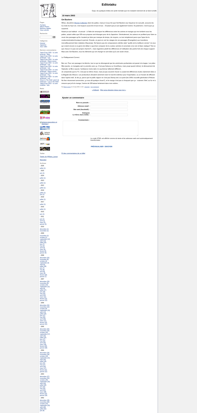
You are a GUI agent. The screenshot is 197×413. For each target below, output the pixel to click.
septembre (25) (45, 382)
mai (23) (42, 388)
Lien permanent (95, 86)
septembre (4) (44, 263)
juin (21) (42, 363)
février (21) (43, 370)
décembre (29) (44, 400)
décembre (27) (44, 376)
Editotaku (109, 4)
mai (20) (42, 317)
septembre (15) (45, 310)
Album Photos (44, 27)
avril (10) (43, 295)
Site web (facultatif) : (81, 109)
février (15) (43, 322)
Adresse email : (84, 106)
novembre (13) (44, 307)
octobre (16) (44, 332)
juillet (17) (43, 290)
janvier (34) (43, 348)
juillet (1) (42, 168)
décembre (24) (44, 353)
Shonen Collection (80, 23)
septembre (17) (45, 334)
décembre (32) (44, 258)
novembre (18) (44, 354)
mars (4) (42, 249)
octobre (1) (43, 237)
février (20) (43, 346)
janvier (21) (43, 324)
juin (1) (42, 173)
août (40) (43, 407)
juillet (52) (43, 409)
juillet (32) (43, 242)
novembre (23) (44, 378)
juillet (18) (43, 361)
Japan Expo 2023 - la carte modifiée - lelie (49, 84)
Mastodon (43, 160)
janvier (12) (43, 300)
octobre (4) (43, 261)
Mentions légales (45, 28)
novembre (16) (44, 331)
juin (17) (42, 315)
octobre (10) (44, 285)
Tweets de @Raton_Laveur (49, 157)
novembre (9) (44, 283)
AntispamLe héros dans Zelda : (81, 114)
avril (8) (42, 271)
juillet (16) (43, 314)
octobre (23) (44, 404)
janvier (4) (43, 253)
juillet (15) (43, 337)
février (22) (43, 393)
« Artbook (95, 90)
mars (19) (43, 344)
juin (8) (42, 410)
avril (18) (43, 319)
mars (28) (43, 392)
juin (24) (42, 292)
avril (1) (42, 221)
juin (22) (42, 387)
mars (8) (42, 273)
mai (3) (42, 246)
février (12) (43, 298)
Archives (43, 163)
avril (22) (43, 390)
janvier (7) (43, 276)
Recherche (43, 33)
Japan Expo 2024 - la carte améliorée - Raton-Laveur (49, 60)
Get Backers (66, 20)
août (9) (42, 288)
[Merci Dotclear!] (45, 145)
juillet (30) (43, 385)
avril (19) (43, 343)
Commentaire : (84, 120)
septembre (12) (45, 239)
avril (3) (42, 248)
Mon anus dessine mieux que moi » (113, 90)
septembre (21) (45, 358)
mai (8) (42, 270)
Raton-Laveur (67, 86)
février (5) (43, 251)
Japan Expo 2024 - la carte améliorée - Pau (49, 74)
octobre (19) (44, 356)
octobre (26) (44, 380)
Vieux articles (44, 30)
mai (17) (42, 365)
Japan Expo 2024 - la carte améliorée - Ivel (49, 57)
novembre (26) (44, 402)
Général (42, 43)
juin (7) (42, 244)
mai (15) (42, 293)
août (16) (43, 336)
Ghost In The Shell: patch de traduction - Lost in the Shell (49, 81)
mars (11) (43, 297)
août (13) (43, 241)
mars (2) (42, 222)
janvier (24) (43, 395)
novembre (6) (44, 259)
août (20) (43, 359)
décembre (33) (44, 281)
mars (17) (43, 321)
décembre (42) (44, 329)
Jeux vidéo (43, 47)
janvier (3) (43, 224)
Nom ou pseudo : (83, 102)
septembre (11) (45, 286)
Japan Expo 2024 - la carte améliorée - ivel (49, 77)
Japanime (87, 86)
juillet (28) (43, 266)
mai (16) (42, 341)
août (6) (42, 264)
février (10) (43, 275)
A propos (43, 25)
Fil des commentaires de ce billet (73, 153)
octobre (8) (43, 309)
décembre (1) (44, 229)
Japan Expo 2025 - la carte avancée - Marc (49, 53)
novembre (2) (44, 236)
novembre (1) (44, 231)
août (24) (43, 383)
